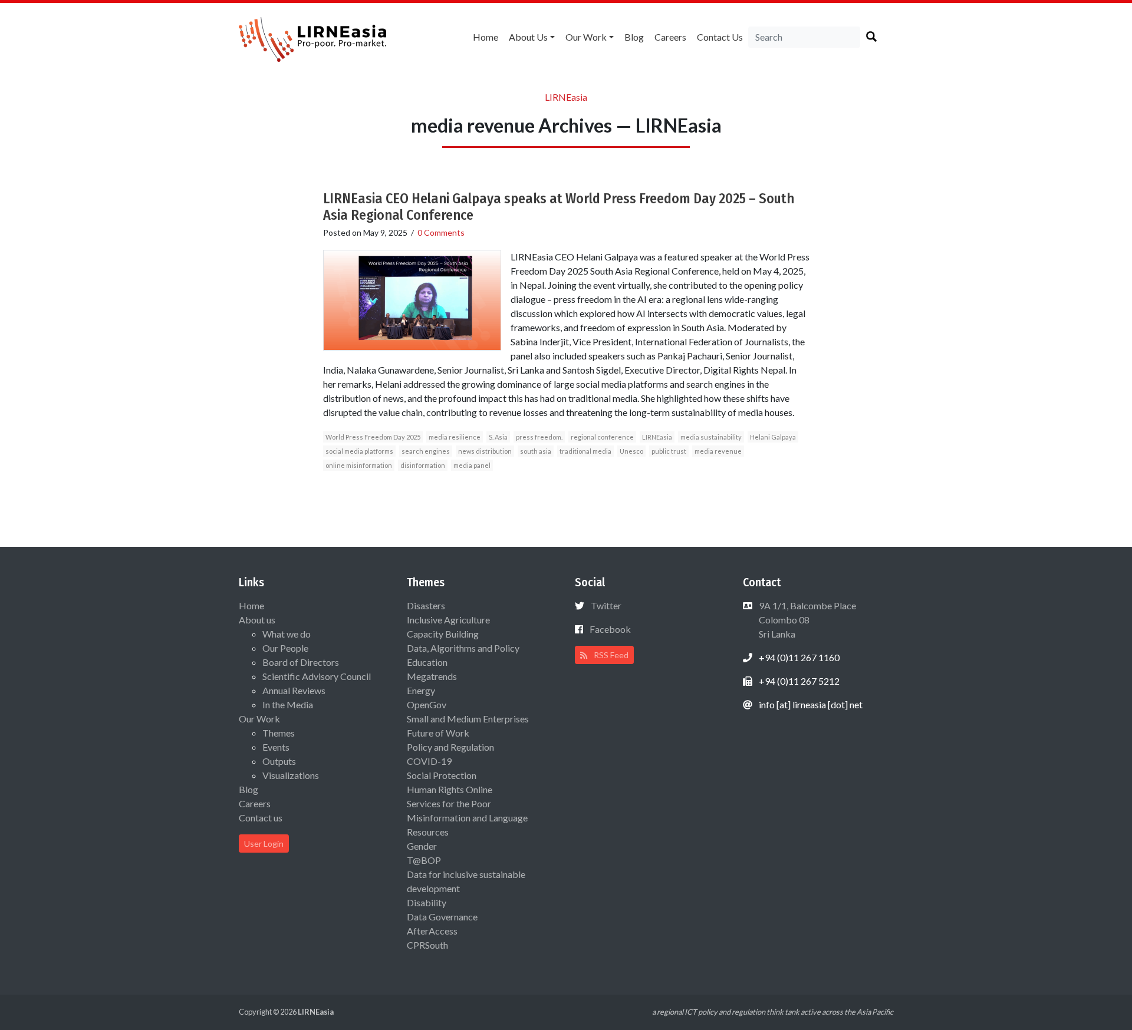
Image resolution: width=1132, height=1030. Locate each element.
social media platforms (359, 451)
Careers (670, 36)
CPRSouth (427, 944)
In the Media (287, 704)
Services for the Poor (449, 803)
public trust (668, 451)
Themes (278, 732)
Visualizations (290, 775)
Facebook (610, 629)
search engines (426, 451)
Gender (422, 845)
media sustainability (711, 437)
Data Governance (442, 916)
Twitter (606, 605)
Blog (634, 36)
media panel (472, 465)
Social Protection (441, 775)
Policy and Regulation (450, 746)
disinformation (422, 465)
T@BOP (424, 860)
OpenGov (426, 704)
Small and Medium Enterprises (468, 718)
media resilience (455, 437)
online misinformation (358, 465)
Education (427, 662)
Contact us (720, 36)
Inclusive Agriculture (448, 619)
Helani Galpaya (773, 437)
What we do (286, 633)
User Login (264, 843)
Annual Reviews (293, 690)
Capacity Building (443, 633)
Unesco (631, 451)
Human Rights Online (449, 789)
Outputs (279, 761)
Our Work (586, 36)
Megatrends (432, 676)
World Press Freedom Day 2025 (372, 437)
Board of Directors (300, 662)
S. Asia (498, 437)
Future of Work (438, 732)
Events (275, 746)
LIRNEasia (657, 437)
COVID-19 (429, 761)
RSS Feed (610, 655)
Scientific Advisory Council (316, 676)
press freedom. (539, 437)
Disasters (426, 605)
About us (528, 36)
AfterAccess (432, 930)
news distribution (485, 451)
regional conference (602, 437)
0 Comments (441, 232)
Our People (285, 647)
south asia (535, 451)
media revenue (718, 451)
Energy (421, 690)
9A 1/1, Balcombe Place (806, 619)
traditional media (585, 451)
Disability (426, 902)
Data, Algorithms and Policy (463, 647)
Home (485, 36)
